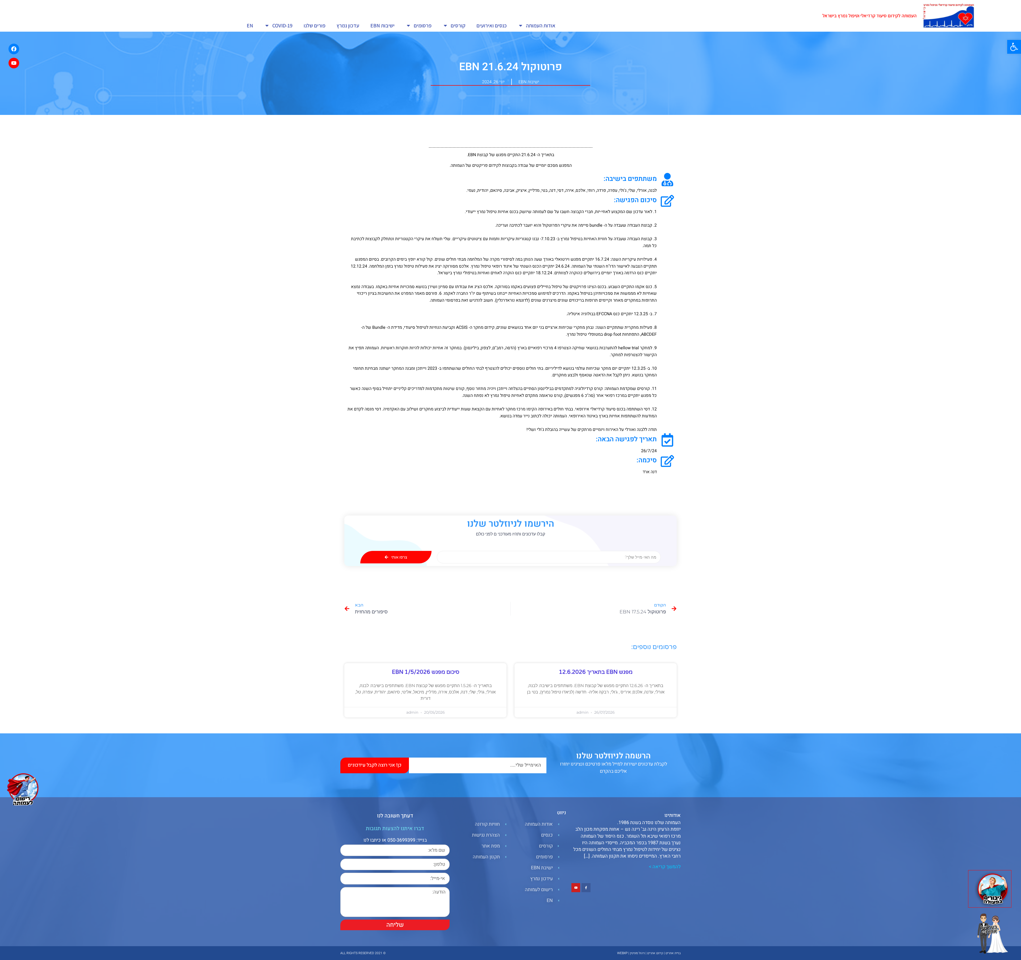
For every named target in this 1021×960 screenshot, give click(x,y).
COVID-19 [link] (282, 25)
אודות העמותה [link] (540, 25)
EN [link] (250, 25)
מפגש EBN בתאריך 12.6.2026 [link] (596, 672)
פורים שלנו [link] (314, 25)
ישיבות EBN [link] (382, 25)
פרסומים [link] (423, 25)
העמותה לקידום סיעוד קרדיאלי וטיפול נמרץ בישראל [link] (869, 16)
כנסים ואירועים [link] (491, 25)
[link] (1014, 47)
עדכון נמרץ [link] (348, 25)
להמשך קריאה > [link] (665, 866)
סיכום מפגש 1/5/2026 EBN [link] (425, 672)
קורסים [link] (458, 25)
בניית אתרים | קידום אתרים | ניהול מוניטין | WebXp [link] (649, 953)
